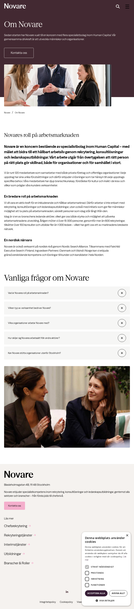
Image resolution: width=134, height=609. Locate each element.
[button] (106, 600)
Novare (7, 112)
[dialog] (106, 569)
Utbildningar (12, 554)
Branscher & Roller (17, 563)
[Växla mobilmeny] (127, 6)
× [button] (127, 535)
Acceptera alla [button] (96, 593)
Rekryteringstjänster (18, 535)
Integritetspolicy (48, 602)
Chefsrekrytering (15, 526)
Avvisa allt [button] (118, 593)
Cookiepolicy (66, 602)
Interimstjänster (15, 544)
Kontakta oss (19, 53)
